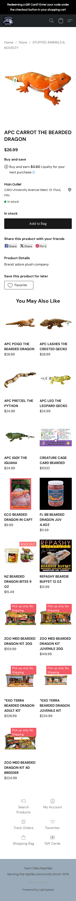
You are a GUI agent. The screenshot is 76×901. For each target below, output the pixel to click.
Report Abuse (38, 882)
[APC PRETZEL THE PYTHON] (20, 380)
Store (23, 42)
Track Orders (24, 828)
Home (8, 42)
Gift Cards (52, 843)
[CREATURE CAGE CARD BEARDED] (56, 437)
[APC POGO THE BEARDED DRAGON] (20, 323)
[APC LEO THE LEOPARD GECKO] (56, 380)
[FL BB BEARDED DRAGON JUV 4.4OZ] (56, 494)
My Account (52, 807)
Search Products (23, 809)
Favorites (52, 828)
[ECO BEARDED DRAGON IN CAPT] (20, 494)
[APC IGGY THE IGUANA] (20, 437)
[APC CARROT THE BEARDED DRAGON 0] (38, 89)
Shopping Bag (23, 843)
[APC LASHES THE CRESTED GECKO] (56, 323)
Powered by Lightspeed (38, 889)
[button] (8, 20)
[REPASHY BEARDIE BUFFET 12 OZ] (56, 556)
